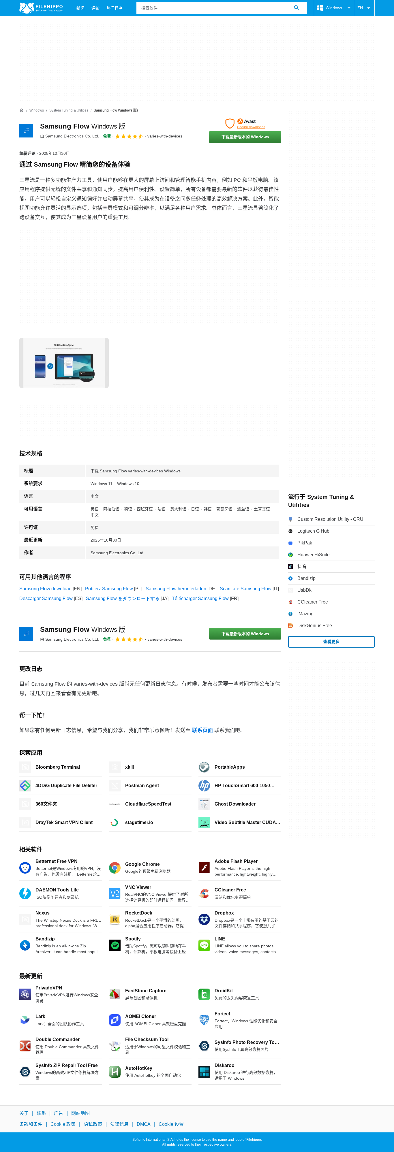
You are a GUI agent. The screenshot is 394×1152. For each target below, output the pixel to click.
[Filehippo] (41, 8)
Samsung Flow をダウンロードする (123, 598)
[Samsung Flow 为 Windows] (26, 130)
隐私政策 (93, 1124)
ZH (360, 7)
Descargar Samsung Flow (46, 598)
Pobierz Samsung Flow (109, 588)
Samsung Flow (82, 126)
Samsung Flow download (45, 588)
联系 (41, 1113)
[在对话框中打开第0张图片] (64, 363)
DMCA (144, 1124)
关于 (24, 1113)
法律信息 (119, 1124)
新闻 (80, 8)
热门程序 (114, 8)
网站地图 (80, 1113)
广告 (58, 1113)
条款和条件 (30, 1124)
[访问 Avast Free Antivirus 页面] (245, 123)
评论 (95, 8)
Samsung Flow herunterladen (176, 588)
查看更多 (331, 641)
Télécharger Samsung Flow (200, 598)
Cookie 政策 (63, 1124)
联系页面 (202, 730)
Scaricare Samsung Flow (245, 588)
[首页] (21, 110)
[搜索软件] (296, 8)
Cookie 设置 (171, 1124)
